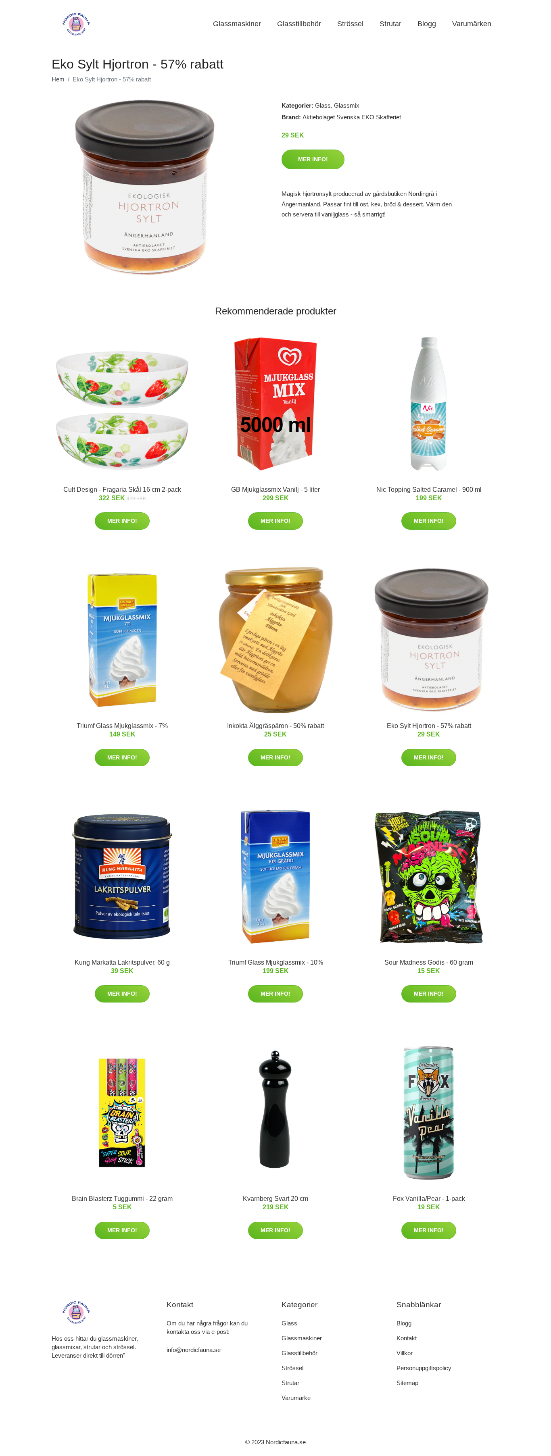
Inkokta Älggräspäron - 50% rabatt (275, 725)
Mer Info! (313, 159)
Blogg (426, 24)
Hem (58, 79)
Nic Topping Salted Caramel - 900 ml (429, 489)
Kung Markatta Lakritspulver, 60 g (122, 962)
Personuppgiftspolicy (424, 1367)
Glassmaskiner (237, 24)
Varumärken (471, 24)
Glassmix (346, 105)
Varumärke (296, 1397)
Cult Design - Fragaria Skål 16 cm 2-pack (122, 489)
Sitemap (407, 1382)
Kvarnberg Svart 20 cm (275, 1198)
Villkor (405, 1353)
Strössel (350, 24)
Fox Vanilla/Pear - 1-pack (429, 1198)
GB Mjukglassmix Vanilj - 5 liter (275, 489)
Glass (323, 105)
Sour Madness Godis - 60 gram (428, 962)
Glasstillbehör (299, 24)
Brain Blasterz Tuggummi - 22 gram (122, 1198)
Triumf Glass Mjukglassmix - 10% (275, 962)
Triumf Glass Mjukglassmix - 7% (122, 725)
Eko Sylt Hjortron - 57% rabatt (429, 725)
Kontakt (407, 1338)
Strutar (390, 24)
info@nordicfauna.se (194, 1349)
